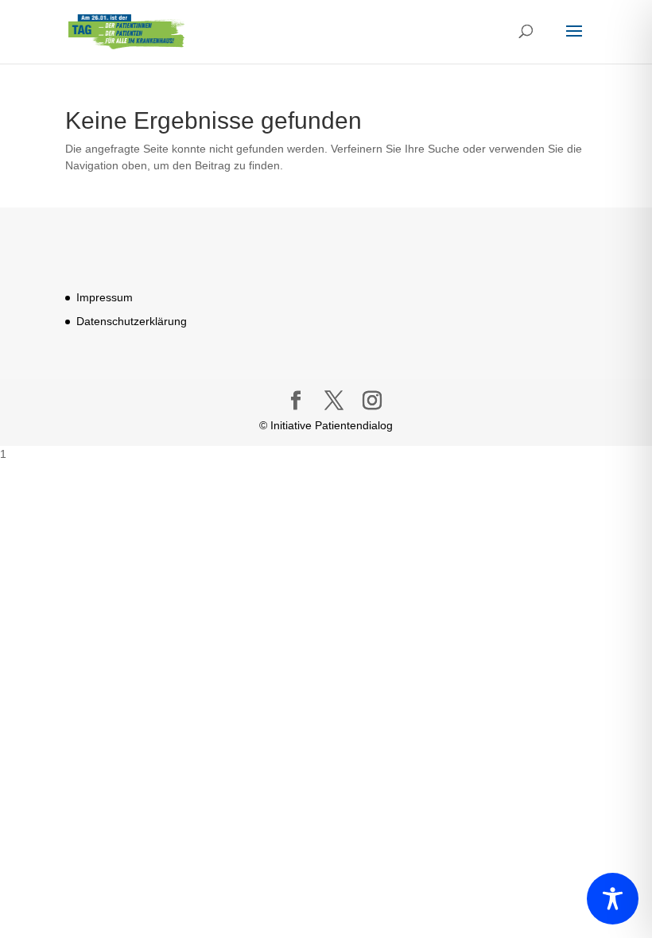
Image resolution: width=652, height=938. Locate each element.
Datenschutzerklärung (131, 321)
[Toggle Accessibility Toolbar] (612, 898)
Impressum (104, 297)
